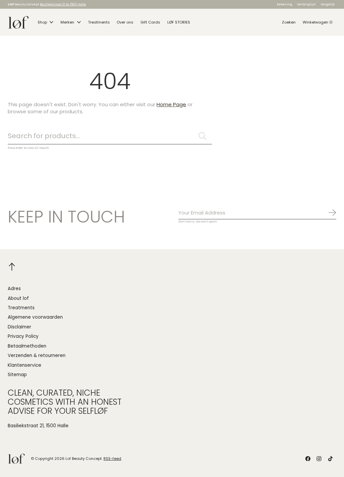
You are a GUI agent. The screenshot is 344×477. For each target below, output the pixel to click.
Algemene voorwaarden (35, 317)
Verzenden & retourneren (37, 355)
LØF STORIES (178, 22)
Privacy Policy (23, 336)
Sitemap (17, 374)
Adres (14, 288)
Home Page (171, 104)
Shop (42, 22)
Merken (67, 22)
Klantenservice (24, 365)
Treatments (99, 22)
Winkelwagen (319, 22)
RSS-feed (112, 458)
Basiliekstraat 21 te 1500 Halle (63, 4)
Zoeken (289, 22)
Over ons (125, 22)
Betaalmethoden (27, 346)
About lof (18, 298)
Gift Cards (150, 22)
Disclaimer (19, 327)
